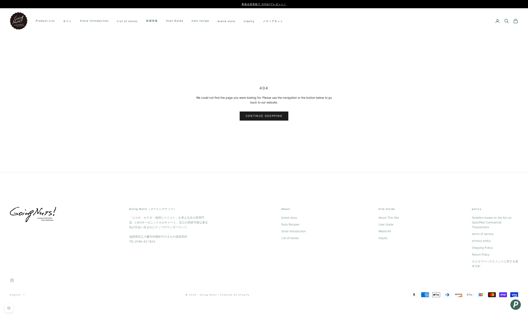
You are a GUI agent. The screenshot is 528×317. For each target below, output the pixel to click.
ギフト (67, 21)
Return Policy (481, 254)
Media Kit (384, 231)
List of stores (127, 21)
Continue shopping (264, 115)
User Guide (174, 20)
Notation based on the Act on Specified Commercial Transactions (492, 222)
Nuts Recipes (290, 224)
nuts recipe (200, 20)
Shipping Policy (482, 247)
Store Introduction (94, 20)
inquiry (249, 21)
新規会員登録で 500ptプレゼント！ (264, 4)
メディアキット (273, 21)
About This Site (388, 217)
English (15, 294)
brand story (227, 21)
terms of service (483, 234)
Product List (45, 20)
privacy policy (481, 240)
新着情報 (152, 20)
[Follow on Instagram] (12, 280)
